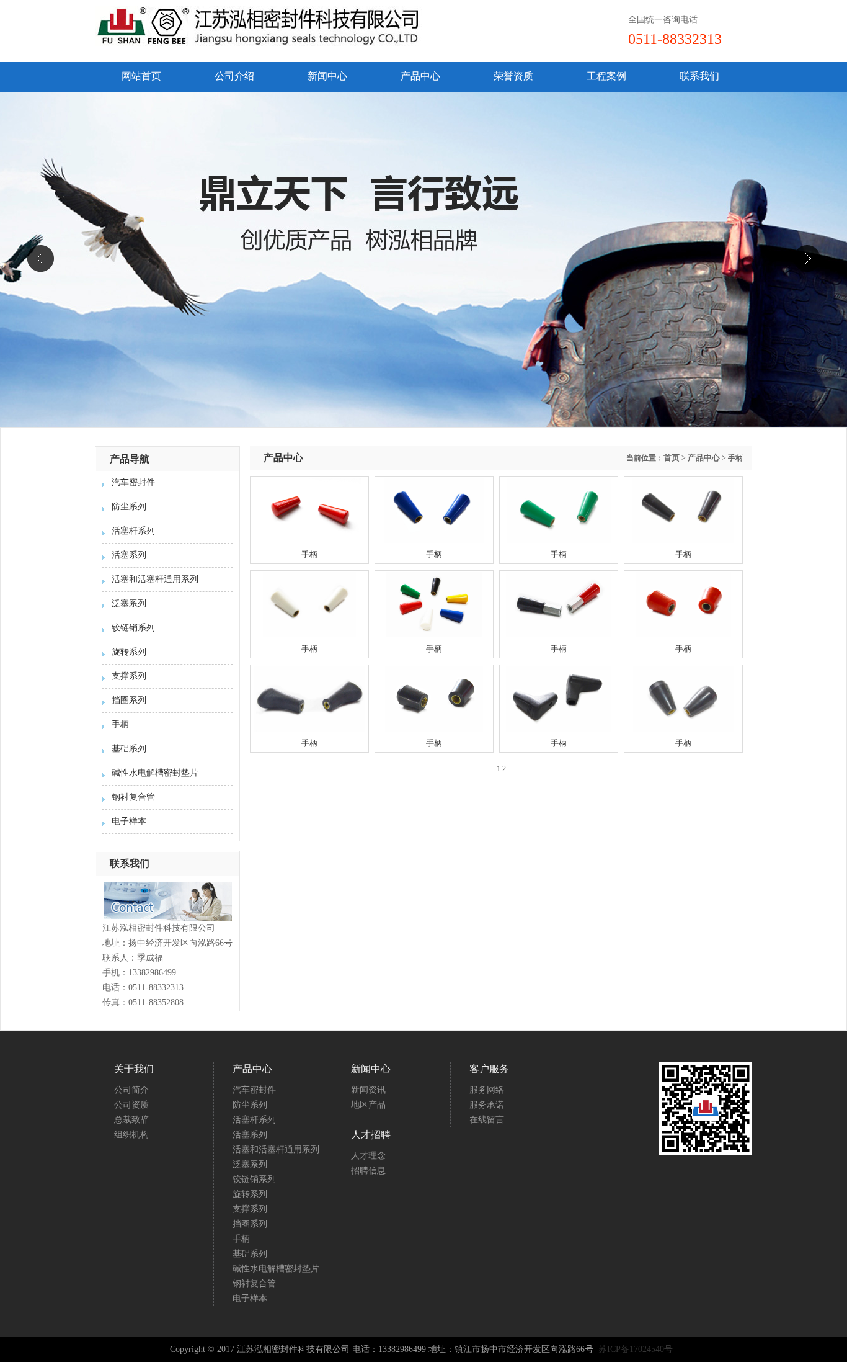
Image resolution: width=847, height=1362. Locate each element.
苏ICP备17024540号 (636, 1349)
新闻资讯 (368, 1090)
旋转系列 (129, 651)
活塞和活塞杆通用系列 (155, 579)
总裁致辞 (131, 1119)
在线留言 (486, 1119)
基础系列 (129, 748)
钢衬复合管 (133, 797)
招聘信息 (368, 1170)
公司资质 (131, 1104)
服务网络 (486, 1090)
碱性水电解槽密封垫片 (155, 772)
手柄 (120, 724)
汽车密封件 (133, 482)
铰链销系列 (133, 627)
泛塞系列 (129, 603)
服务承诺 (486, 1104)
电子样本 (129, 821)
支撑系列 (129, 676)
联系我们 (699, 76)
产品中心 (420, 76)
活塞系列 (129, 555)
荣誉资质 (513, 76)
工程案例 (606, 76)
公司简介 (131, 1090)
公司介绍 (234, 76)
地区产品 (368, 1104)
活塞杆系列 (133, 530)
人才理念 (368, 1155)
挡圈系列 (129, 700)
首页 (671, 457)
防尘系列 (129, 506)
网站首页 (141, 76)
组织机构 (131, 1134)
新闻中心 (327, 76)
